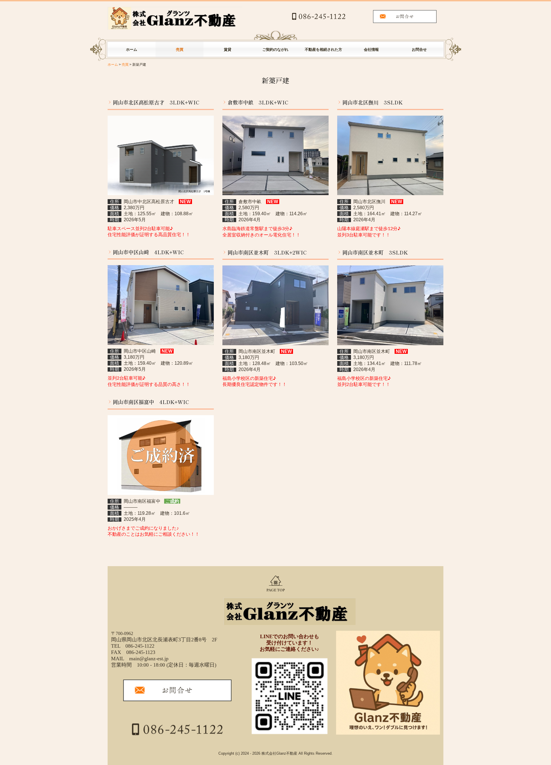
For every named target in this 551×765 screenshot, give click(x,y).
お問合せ (419, 49)
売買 (179, 49)
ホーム (131, 49)
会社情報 (371, 49)
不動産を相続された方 (323, 49)
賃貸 (227, 49)
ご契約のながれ (275, 49)
